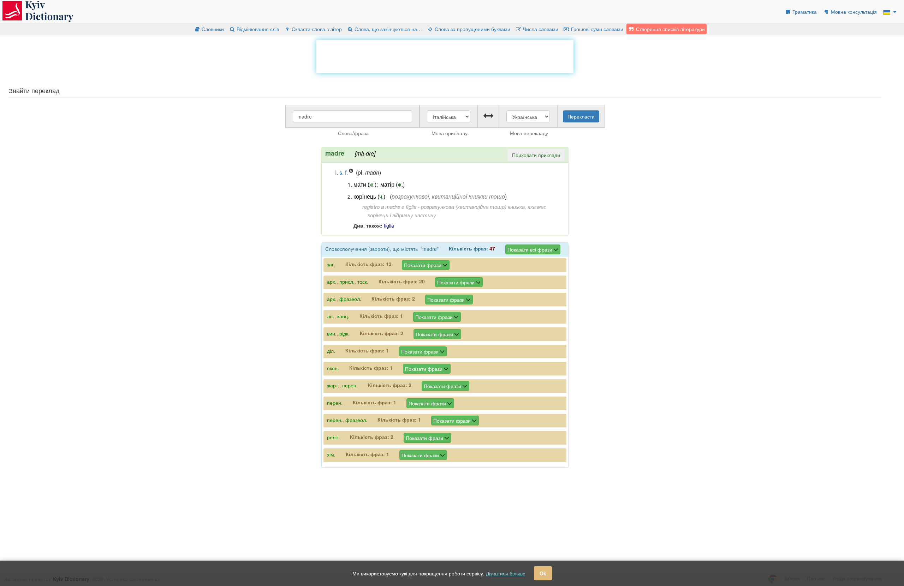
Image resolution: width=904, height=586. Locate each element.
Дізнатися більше (505, 573)
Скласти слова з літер (316, 28)
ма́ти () (364, 184)
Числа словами (540, 28)
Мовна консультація (853, 11)
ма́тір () (392, 184)
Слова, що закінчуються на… (387, 28)
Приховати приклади (536, 154)
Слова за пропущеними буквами (471, 28)
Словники (212, 28)
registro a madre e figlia (389, 206)
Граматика (804, 11)
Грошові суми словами (596, 28)
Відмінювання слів (257, 28)
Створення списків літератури (670, 28)
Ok (543, 573)
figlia (389, 225)
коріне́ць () (369, 196)
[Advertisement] (444, 56)
